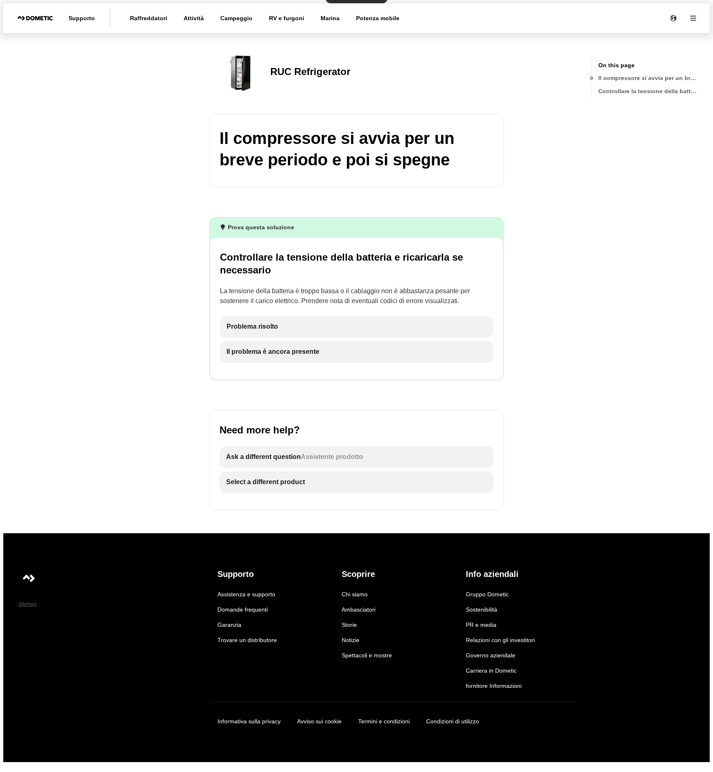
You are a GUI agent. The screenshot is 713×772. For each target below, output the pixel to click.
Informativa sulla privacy (249, 721)
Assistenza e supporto (246, 594)
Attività (194, 18)
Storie (349, 624)
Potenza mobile (377, 18)
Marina (330, 18)
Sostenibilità (481, 609)
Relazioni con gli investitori (500, 640)
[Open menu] (693, 18)
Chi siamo (355, 594)
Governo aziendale (490, 655)
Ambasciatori (358, 609)
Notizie (350, 640)
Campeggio (236, 18)
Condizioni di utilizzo (452, 721)
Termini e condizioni (384, 721)
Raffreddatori (148, 18)
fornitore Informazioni (494, 686)
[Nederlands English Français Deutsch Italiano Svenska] (673, 18)
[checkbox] (356, 327)
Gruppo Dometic (487, 594)
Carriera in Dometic (491, 670)
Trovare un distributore (247, 640)
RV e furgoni (286, 18)
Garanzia (229, 624)
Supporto (81, 18)
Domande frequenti (242, 609)
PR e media (481, 624)
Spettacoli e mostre (367, 655)
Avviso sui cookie (319, 721)
